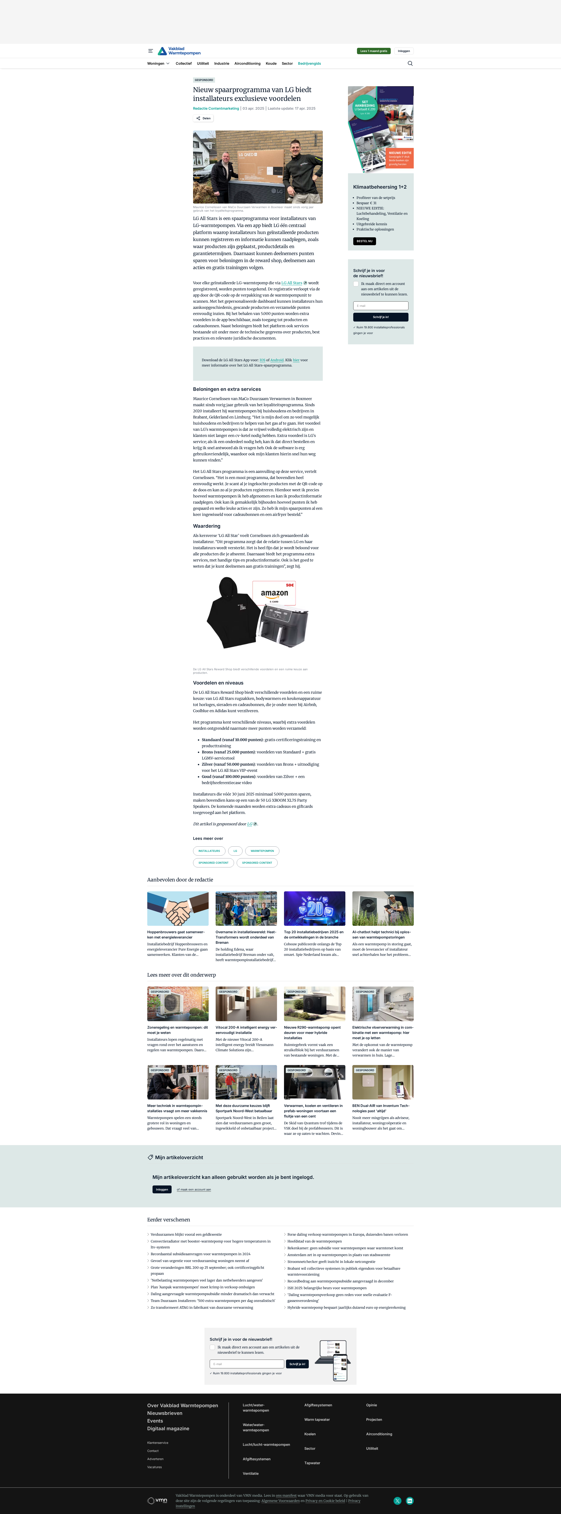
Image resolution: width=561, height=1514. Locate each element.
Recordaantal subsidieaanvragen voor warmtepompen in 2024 (200, 1254)
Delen (207, 118)
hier (296, 360)
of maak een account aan (194, 1189)
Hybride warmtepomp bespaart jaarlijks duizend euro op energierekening (347, 1307)
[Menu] (150, 50)
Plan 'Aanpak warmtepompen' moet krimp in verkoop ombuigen (203, 1287)
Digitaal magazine (168, 1428)
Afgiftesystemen (257, 1459)
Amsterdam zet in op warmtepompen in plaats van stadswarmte (339, 1255)
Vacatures (154, 1467)
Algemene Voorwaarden (280, 1501)
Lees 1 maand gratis (373, 51)
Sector (309, 1448)
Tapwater (312, 1463)
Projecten (374, 1419)
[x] (397, 1501)
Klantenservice (157, 1442)
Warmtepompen (262, 851)
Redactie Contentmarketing (216, 108)
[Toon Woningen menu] (167, 63)
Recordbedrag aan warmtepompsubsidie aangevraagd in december (341, 1281)
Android (277, 360)
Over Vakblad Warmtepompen (182, 1405)
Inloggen (404, 51)
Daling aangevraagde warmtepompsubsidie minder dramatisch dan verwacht (212, 1294)
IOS (262, 360)
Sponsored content (214, 862)
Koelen (310, 1434)
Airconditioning (379, 1434)
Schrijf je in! (381, 317)
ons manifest (286, 1495)
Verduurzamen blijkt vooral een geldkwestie (186, 1234)
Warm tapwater (317, 1419)
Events (155, 1421)
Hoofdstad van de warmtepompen (315, 1241)
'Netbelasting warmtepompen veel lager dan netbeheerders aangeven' (207, 1280)
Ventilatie (251, 1473)
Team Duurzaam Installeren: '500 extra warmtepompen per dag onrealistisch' (213, 1301)
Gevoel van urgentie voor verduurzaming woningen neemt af (200, 1261)
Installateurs (209, 851)
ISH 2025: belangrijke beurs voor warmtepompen (327, 1288)
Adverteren (155, 1459)
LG (249, 824)
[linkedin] (410, 1501)
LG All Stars (291, 283)
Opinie (371, 1405)
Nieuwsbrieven (164, 1413)
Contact (153, 1451)
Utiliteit (372, 1448)
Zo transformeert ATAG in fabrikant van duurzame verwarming (202, 1307)
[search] (410, 63)
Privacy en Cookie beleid (325, 1501)
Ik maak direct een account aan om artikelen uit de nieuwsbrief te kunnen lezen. (384, 289)
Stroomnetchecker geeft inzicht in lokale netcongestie (331, 1262)
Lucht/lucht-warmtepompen (266, 1444)
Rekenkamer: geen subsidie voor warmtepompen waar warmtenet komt (345, 1248)
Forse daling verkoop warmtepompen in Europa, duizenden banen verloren (348, 1234)
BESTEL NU (365, 241)
